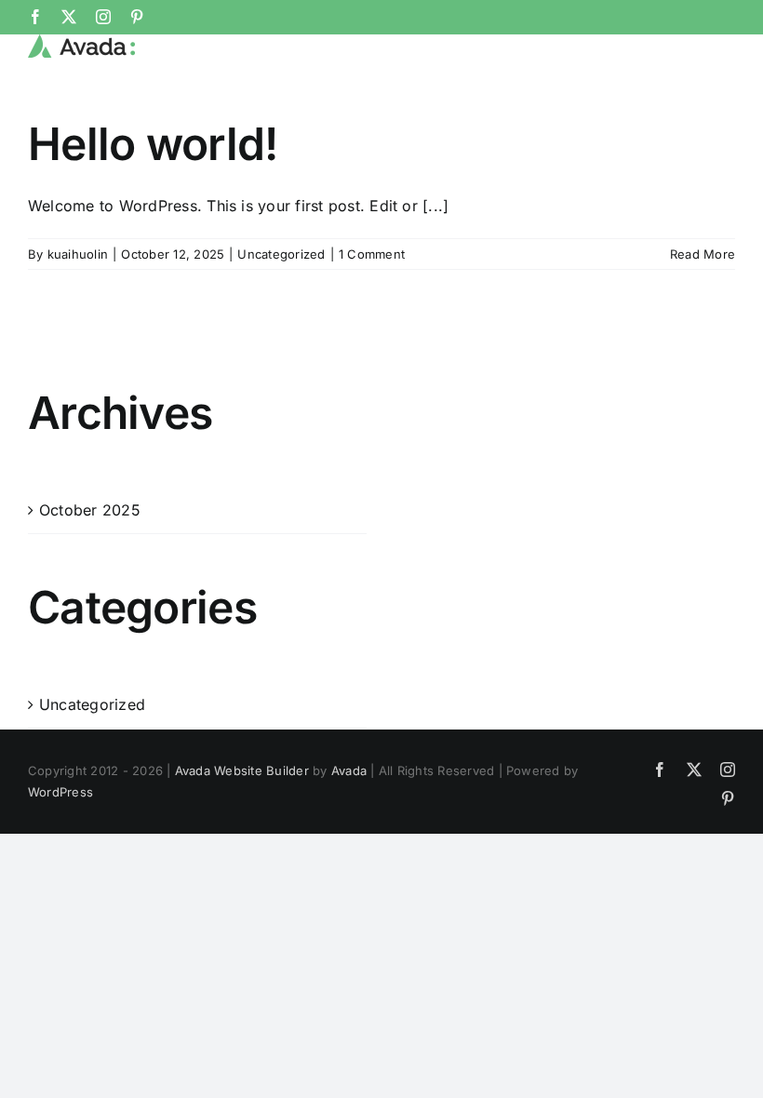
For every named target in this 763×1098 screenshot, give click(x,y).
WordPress (60, 791)
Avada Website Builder (242, 770)
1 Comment (372, 254)
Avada (349, 770)
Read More (702, 254)
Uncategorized (281, 254)
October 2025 (90, 510)
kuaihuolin (77, 254)
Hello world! (152, 143)
